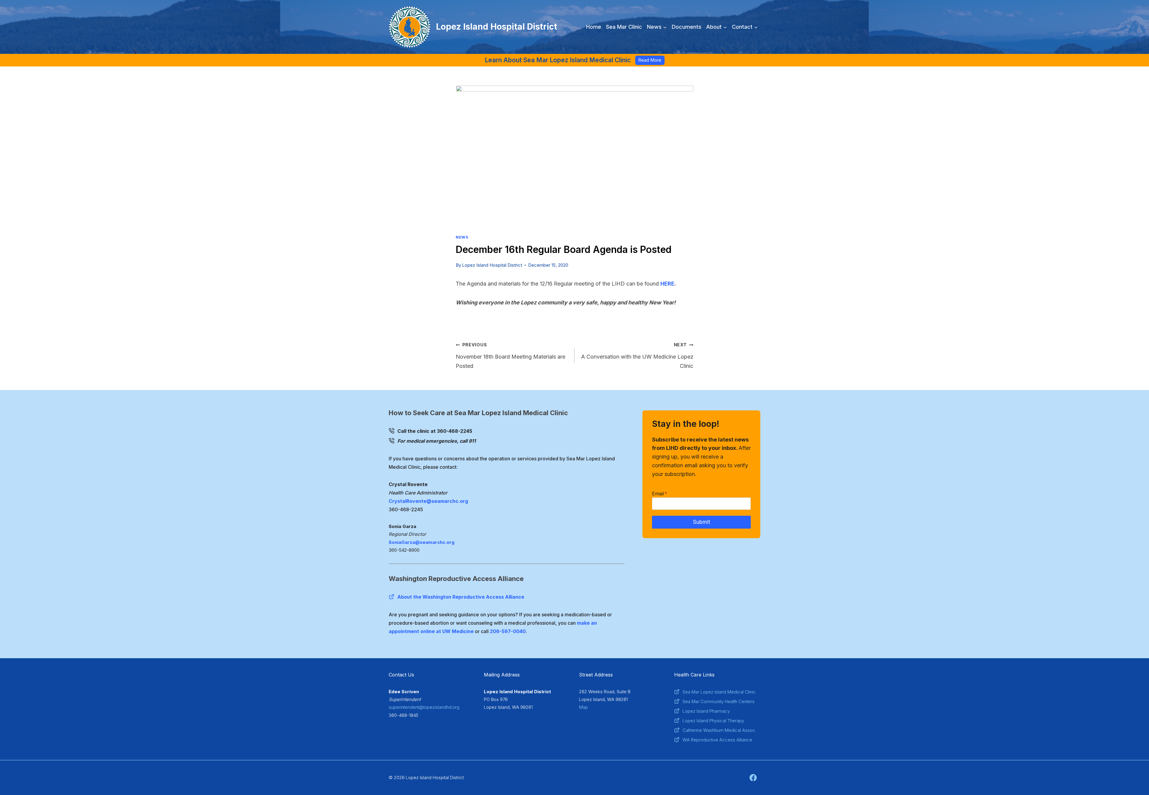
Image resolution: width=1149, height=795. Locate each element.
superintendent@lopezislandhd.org (424, 707)
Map (583, 707)
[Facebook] (753, 777)
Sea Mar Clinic (624, 27)
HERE (667, 283)
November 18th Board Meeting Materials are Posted (510, 355)
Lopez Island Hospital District (492, 265)
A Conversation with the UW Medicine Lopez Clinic (637, 355)
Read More (649, 60)
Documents (686, 27)
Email (659, 494)
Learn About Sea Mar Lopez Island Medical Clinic (558, 60)
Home (593, 27)
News (462, 237)
